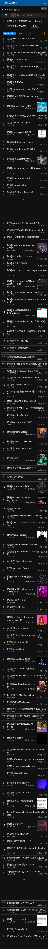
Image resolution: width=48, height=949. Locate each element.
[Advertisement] (24, 210)
